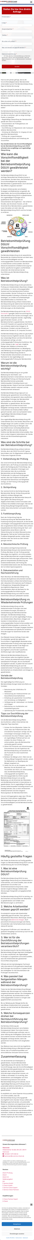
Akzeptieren (17, 1224)
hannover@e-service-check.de (14, 1156)
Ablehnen (17, 1229)
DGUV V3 (6, 1177)
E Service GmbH (8, 1183)
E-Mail (4, 23)
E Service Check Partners (11, 1190)
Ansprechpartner (7, 29)
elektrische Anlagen (17, 920)
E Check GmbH (7, 1185)
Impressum (25, 1237)
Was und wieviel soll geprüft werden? (14, 47)
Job (4, 1181)
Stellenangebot (8, 1179)
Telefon (5, 35)
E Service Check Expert (10, 1188)
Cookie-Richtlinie (10, 1237)
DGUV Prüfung (7, 1173)
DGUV (5, 1175)
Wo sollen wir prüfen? (9, 41)
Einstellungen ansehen (17, 1234)
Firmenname (6, 17)
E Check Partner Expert (10, 1199)
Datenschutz (19, 1237)
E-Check (5, 1201)
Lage (16, 344)
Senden (17, 66)
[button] (31, 1204)
